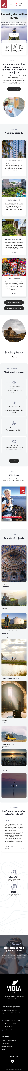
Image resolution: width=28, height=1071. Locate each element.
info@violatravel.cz (8, 1029)
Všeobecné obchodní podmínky (8, 1040)
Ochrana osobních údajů (7, 1046)
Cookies (3, 1049)
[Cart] (26, 3)
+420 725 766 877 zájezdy (10, 1023)
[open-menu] (11, 4)
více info (13, 173)
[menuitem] (18, 3)
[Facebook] (12, 1061)
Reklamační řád (5, 1043)
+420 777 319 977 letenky (10, 1026)
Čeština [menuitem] (20, 3)
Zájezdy (13, 785)
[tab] (7, 48)
